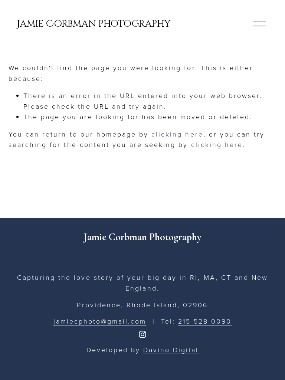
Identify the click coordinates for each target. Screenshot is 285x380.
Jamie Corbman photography (94, 23)
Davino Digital (171, 349)
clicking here (177, 134)
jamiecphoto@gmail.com (100, 321)
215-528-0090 (205, 321)
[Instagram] (142, 334)
